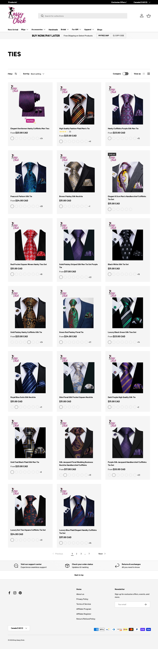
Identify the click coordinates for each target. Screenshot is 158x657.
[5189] (122, 475)
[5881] (134, 407)
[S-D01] (20, 539)
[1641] (29, 138)
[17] (29, 274)
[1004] (20, 206)
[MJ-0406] (77, 141)
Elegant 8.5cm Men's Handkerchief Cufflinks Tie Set (127, 197)
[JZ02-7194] (77, 342)
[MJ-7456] (37, 342)
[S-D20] (24, 539)
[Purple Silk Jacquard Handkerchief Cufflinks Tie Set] (128, 438)
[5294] (130, 407)
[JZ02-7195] (73, 342)
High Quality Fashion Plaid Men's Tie (74, 128)
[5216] (65, 407)
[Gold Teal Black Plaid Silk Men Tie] (30, 438)
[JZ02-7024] (69, 342)
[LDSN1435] (29, 407)
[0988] (16, 138)
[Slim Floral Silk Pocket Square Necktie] (79, 373)
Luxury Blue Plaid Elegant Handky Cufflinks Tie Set (78, 531)
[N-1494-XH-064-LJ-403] (69, 206)
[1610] (37, 472)
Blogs (99, 29)
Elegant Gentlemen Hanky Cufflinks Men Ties (29, 128)
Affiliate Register (83, 614)
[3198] (122, 138)
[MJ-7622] (24, 342)
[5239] (81, 277)
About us (80, 594)
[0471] (130, 138)
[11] (20, 274)
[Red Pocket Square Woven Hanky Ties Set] (30, 240)
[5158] (73, 277)
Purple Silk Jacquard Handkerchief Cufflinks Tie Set (127, 463)
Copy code (119, 35)
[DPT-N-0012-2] (126, 209)
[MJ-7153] (86, 141)
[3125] (16, 206)
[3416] (69, 542)
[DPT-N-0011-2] (130, 209)
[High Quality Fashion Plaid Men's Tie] (79, 104)
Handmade (53, 29)
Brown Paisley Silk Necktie (71, 196)
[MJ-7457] (16, 342)
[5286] (20, 472)
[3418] (65, 542)
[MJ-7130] (81, 141)
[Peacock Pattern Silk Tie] (30, 172)
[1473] (29, 472)
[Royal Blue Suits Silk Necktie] (30, 373)
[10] (24, 274)
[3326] (134, 138)
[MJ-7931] (12, 342)
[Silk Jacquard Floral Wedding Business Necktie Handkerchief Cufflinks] (79, 438)
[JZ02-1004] (86, 342)
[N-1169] (130, 274)
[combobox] (82, 16)
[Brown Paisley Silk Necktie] (79, 172)
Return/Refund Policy (85, 619)
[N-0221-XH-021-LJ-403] (81, 206)
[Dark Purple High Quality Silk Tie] (128, 373)
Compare (117, 73)
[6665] (77, 407)
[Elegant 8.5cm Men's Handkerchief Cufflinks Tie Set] (128, 172)
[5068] (134, 475)
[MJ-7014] (69, 141)
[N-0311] (126, 274)
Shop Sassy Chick (19, 640)
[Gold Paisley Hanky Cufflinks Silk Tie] (30, 308)
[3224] (126, 138)
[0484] (24, 472)
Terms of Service (83, 604)
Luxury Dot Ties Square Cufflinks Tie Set (28, 530)
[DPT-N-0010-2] (122, 209)
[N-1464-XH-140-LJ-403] (73, 206)
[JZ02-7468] (65, 342)
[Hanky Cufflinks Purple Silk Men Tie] (128, 104)
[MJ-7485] (20, 342)
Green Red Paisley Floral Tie (71, 332)
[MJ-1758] (65, 141)
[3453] (86, 542)
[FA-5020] (73, 475)
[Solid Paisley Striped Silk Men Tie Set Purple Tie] (79, 240)
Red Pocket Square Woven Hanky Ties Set (28, 264)
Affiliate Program (83, 609)
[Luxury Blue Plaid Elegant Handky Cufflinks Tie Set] (79, 506)
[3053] (24, 206)
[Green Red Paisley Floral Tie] (79, 308)
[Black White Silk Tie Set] (128, 240)
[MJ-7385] (33, 342)
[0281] (69, 277)
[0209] (33, 138)
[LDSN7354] (20, 407)
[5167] (126, 475)
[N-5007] (134, 274)
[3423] (37, 138)
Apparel (87, 29)
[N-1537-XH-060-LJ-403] (77, 206)
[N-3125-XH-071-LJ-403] (86, 206)
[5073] (73, 407)
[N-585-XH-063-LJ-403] (65, 206)
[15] (37, 274)
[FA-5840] (77, 475)
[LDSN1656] (33, 407)
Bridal (63, 29)
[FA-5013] (69, 475)
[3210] (118, 138)
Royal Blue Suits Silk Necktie (23, 397)
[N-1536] (122, 274)
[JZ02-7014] (81, 342)
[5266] (77, 277)
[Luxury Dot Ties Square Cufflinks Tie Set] (30, 506)
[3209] (33, 206)
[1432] (69, 407)
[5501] (118, 407)
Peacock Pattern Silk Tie (21, 196)
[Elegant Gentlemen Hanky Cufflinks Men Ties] (30, 104)
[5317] (118, 342)
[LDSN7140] (37, 407)
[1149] (33, 472)
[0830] (126, 342)
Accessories (37, 29)
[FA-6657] (60, 475)
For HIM (75, 29)
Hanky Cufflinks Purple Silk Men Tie (123, 128)
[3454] (81, 542)
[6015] (122, 342)
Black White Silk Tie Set (118, 264)
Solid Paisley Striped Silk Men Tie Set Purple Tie (78, 265)
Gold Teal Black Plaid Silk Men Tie (24, 462)
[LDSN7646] (12, 407)
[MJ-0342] (73, 141)
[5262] (109, 475)
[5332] (130, 342)
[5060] (118, 475)
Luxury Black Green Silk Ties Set (122, 332)
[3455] (113, 138)
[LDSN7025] (24, 407)
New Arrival (13, 29)
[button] (148, 15)
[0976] (20, 138)
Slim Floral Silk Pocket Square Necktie (76, 397)
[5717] (134, 342)
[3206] (29, 206)
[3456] (73, 542)
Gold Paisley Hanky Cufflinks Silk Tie (26, 332)
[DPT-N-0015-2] (118, 209)
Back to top (79, 575)
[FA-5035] (81, 475)
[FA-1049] (86, 475)
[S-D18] (33, 539)
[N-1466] (118, 274)
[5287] (65, 277)
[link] (57, 553)
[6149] (113, 407)
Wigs (23, 29)
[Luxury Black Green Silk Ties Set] (128, 308)
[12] (16, 274)
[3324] (37, 206)
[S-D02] (16, 539)
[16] (33, 274)
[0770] (24, 138)
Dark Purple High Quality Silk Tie (122, 397)
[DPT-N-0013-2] (113, 209)
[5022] (130, 475)
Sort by (26, 73)
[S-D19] (29, 539)
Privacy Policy (82, 599)
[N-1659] (113, 274)
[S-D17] (37, 539)
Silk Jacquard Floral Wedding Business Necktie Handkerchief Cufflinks (76, 463)
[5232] (113, 342)
